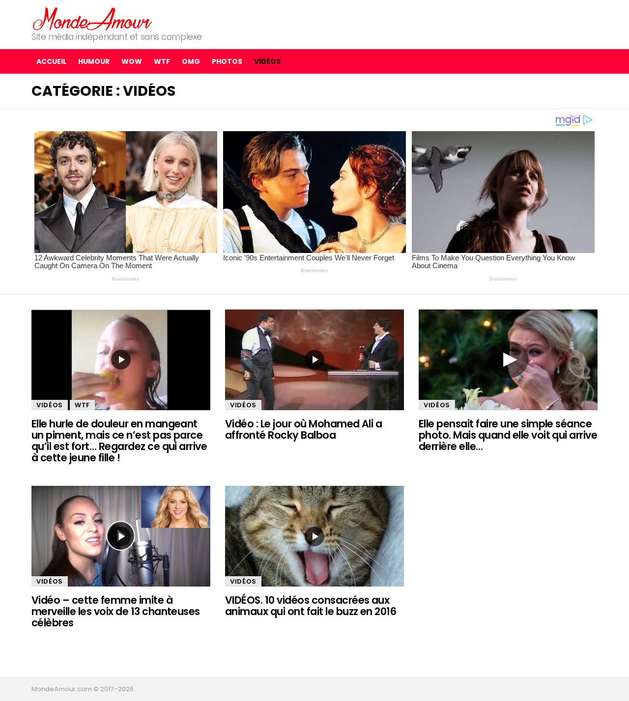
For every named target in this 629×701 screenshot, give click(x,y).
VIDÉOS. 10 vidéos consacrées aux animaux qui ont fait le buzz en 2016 (310, 605)
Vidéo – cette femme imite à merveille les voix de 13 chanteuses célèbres (115, 611)
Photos (227, 61)
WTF (162, 61)
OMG (191, 61)
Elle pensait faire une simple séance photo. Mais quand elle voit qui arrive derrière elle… (508, 435)
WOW (131, 61)
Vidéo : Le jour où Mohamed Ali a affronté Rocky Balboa (303, 429)
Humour (94, 61)
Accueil (51, 61)
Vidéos (267, 61)
